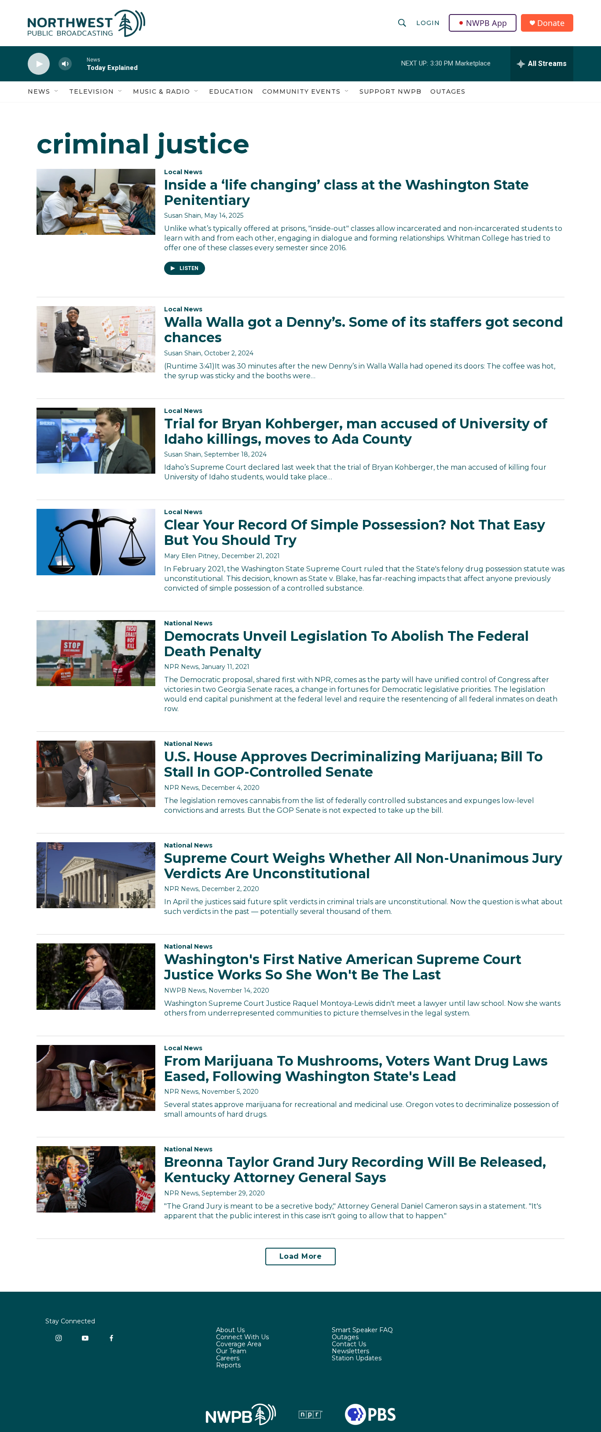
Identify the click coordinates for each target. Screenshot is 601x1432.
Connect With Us (242, 1337)
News (39, 91)
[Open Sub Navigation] (56, 91)
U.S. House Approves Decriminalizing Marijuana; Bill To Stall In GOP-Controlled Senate (353, 764)
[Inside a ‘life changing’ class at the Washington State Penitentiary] (96, 202)
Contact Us (349, 1344)
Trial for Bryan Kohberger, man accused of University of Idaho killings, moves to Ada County (355, 431)
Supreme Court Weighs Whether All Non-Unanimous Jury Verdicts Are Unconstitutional (363, 866)
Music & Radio (161, 91)
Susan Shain (182, 215)
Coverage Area (238, 1344)
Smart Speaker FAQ (362, 1330)
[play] (39, 64)
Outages (447, 91)
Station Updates (356, 1358)
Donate (550, 23)
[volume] (65, 64)
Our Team (231, 1351)
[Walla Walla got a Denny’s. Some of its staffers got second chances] (96, 339)
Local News (183, 172)
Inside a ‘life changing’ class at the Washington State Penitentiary (346, 192)
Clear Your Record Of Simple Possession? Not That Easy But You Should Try (354, 532)
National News (188, 623)
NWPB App (486, 23)
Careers (227, 1358)
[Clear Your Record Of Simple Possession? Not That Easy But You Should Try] (96, 542)
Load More (300, 1256)
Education (231, 91)
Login (428, 23)
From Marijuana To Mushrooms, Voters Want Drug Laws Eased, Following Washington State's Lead (356, 1069)
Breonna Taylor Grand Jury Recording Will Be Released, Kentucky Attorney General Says (355, 1170)
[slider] (79, 63)
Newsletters (350, 1351)
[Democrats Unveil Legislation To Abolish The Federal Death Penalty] (96, 653)
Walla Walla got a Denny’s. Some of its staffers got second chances (363, 330)
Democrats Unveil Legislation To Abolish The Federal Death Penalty (346, 644)
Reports (228, 1365)
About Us (230, 1330)
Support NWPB (390, 91)
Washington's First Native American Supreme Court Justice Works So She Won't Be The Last (342, 967)
